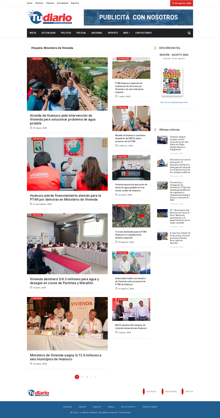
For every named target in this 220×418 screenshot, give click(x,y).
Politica (39, 3)
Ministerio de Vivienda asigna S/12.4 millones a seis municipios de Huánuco (65, 357)
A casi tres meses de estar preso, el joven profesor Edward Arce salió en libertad (180, 238)
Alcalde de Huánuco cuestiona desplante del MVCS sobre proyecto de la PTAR (130, 138)
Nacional (97, 32)
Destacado (38, 139)
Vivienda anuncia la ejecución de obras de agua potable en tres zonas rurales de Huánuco (131, 187)
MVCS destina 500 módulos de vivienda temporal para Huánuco (131, 327)
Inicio (29, 3)
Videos (111, 407)
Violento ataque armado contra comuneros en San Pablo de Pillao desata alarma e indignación (179, 143)
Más (125, 32)
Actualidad (62, 3)
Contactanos (143, 32)
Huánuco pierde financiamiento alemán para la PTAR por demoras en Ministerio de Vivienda (65, 197)
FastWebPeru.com (140, 412)
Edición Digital (150, 407)
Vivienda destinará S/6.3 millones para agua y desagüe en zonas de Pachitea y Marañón (64, 281)
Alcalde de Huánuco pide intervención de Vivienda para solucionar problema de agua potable (62, 119)
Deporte (75, 3)
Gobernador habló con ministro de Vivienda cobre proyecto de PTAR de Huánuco (130, 281)
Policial (50, 3)
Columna (67, 407)
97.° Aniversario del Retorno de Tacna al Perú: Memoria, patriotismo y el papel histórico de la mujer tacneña (180, 216)
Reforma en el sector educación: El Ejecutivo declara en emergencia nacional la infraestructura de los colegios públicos (180, 166)
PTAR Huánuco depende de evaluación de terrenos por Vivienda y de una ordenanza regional (129, 88)
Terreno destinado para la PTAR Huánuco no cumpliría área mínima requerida (131, 234)
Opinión (82, 407)
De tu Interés (127, 407)
